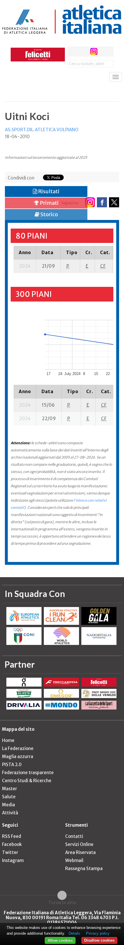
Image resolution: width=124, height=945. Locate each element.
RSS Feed (11, 836)
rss (104, 51)
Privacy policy (98, 933)
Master (9, 788)
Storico (49, 214)
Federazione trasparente (28, 772)
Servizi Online (79, 844)
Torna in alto (62, 902)
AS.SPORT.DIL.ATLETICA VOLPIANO (41, 129)
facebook (72, 51)
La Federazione (17, 748)
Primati (49, 203)
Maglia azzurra (17, 756)
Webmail (74, 860)
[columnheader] (25, 252)
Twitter (10, 852)
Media (8, 804)
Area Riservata (80, 852)
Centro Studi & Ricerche (26, 780)
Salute (9, 796)
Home (8, 740)
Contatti (74, 836)
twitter (83, 51)
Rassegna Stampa (84, 868)
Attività (10, 812)
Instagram (13, 860)
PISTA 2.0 (12, 764)
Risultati (48, 191)
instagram (93, 51)
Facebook (12, 844)
